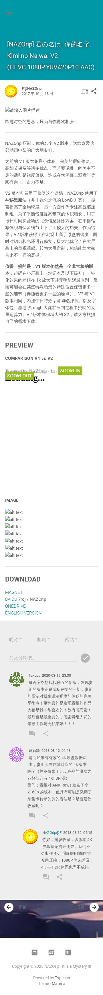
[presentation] (8, 907)
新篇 (16, 907)
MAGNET (14, 592)
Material (59, 983)
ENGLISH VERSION (23, 613)
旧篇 (87, 907)
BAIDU (11, 599)
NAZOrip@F (52, 832)
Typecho (62, 978)
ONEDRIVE (15, 606)
